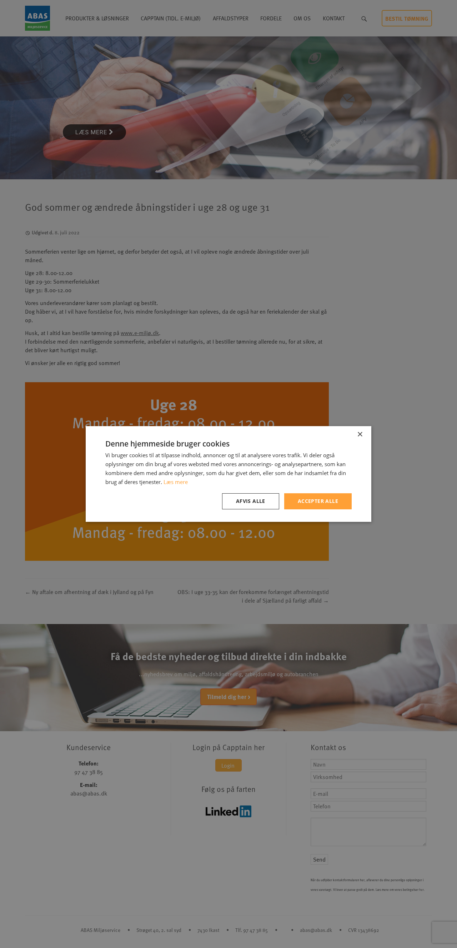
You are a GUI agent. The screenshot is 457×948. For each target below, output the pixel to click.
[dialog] (228, 474)
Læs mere (176, 481)
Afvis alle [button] (250, 501)
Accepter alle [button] (318, 501)
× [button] (359, 434)
